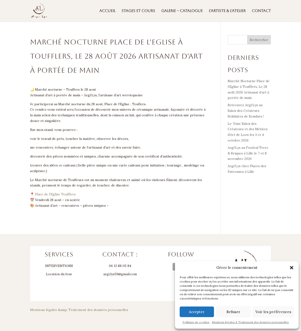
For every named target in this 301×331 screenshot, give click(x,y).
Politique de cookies (196, 322)
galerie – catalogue (182, 11)
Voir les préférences (273, 312)
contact (261, 11)
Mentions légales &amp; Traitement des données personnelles (79, 310)
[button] (291, 267)
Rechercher (259, 40)
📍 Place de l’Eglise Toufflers (53, 194)
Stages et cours (138, 11)
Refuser (233, 312)
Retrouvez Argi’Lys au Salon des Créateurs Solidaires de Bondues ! (246, 110)
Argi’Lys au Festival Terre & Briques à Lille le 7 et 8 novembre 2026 (248, 153)
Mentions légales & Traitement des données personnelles (250, 322)
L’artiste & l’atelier (227, 11)
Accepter (197, 312)
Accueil (107, 11)
